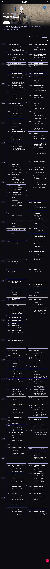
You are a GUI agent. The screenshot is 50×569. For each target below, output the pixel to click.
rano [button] (34, 36)
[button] (47, 41)
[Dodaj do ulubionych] (12, 22)
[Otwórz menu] (2, 2)
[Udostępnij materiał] (15, 22)
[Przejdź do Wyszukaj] (47, 2)
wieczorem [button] (38, 36)
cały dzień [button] (44, 36)
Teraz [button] (30, 36)
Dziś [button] (27, 36)
